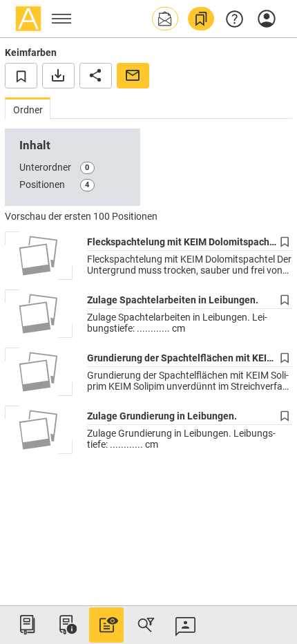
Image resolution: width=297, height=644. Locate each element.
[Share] (95, 75)
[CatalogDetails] (106, 624)
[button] (165, 18)
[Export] (58, 75)
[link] (201, 18)
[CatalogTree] (27, 624)
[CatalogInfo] (66, 624)
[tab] (27, 108)
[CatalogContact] (186, 624)
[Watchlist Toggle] (21, 75)
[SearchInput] (145, 624)
